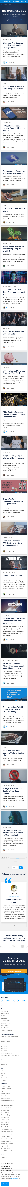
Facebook (2, 1000)
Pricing (3, 1075)
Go (20, 867)
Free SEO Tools (5, 1051)
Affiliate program (5, 1041)
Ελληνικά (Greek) (5, 1122)
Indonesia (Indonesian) (7, 1131)
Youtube (7, 1000)
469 (12, 861)
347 (17, 857)
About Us (3, 1160)
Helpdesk (3, 1080)
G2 (2, 1004)
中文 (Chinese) (5, 1112)
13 (14, 925)
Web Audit (4, 1018)
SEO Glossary (4, 1046)
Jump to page (9, 867)
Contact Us (4, 1157)
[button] (26, 4)
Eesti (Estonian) (5, 1124)
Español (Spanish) (5, 1091)
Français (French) (5, 1093)
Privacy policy (4, 1064)
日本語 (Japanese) (6, 1098)
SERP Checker (4, 1016)
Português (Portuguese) (7, 1105)
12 (24, 922)
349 (23, 857)
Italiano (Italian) (5, 1095)
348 (20, 857)
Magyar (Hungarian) (6, 1129)
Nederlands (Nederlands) (7, 1100)
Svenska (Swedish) (6, 1107)
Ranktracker (7, 5)
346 (14, 857)
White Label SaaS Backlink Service (9, 1036)
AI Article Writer (5, 1027)
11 (22, 922)
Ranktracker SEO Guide (19, 20)
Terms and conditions (6, 1062)
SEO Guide (4, 1048)
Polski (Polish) (5, 1103)
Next (15, 861)
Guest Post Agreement (7, 1053)
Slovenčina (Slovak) (6, 1141)
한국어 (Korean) (5, 1148)
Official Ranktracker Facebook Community (13, 1000)
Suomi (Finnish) (5, 1126)
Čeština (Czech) (5, 1117)
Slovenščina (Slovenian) (7, 1143)
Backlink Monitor (5, 1023)
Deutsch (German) (6, 1088)
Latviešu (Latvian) (5, 1136)
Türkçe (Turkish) (5, 1110)
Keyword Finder (5, 1013)
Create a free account (14, 971)
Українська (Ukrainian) (7, 1146)
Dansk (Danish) (5, 1119)
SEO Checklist (4, 1025)
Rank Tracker (4, 1011)
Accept (5, 1184)
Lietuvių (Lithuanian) (6, 1134)
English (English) (5, 1086)
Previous (3, 857)
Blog (2, 1043)
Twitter (18, 1000)
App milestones (5, 1078)
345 (11, 857)
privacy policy (14, 1178)
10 (19, 922)
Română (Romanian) (6, 1138)
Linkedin (24, 1000)
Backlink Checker (5, 1020)
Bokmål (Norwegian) (6, 1150)
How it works (4, 1039)
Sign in (9, 974)
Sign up (3, 1073)
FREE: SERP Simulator (6, 1030)
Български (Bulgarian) (7, 1115)
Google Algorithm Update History (10, 1055)
